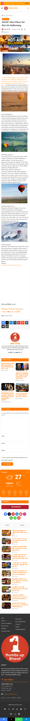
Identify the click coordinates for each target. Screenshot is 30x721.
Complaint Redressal (20, 629)
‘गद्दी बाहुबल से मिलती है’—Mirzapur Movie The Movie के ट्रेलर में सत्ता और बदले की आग (19, 597)
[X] (7, 322)
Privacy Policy (4, 626)
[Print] (7, 326)
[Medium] (11, 518)
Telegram (4, 309)
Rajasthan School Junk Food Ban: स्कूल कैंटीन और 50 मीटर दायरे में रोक (19, 540)
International (9, 15)
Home (4, 15)
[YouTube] (17, 352)
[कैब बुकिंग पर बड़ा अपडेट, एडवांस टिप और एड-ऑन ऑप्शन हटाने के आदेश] (6, 589)
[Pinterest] (18, 322)
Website (3, 450)
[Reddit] (22, 322)
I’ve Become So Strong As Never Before (11, 265)
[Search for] (28, 9)
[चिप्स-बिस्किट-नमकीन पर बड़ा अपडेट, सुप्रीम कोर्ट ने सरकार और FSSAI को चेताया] (6, 581)
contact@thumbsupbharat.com (10, 694)
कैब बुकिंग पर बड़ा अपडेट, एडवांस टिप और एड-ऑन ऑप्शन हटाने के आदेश (20, 589)
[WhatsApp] (15, 518)
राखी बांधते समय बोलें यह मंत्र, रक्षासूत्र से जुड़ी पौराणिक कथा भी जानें (20, 532)
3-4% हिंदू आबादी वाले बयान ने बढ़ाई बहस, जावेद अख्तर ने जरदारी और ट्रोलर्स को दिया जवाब (20, 556)
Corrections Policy (5, 631)
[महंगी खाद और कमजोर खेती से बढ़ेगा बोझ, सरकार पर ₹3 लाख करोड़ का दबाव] (6, 549)
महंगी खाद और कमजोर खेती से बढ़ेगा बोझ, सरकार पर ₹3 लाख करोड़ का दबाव (19, 548)
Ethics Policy (18, 619)
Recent (7, 525)
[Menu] (2, 9)
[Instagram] (21, 352)
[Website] (9, 352)
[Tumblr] (15, 322)
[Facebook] (3, 322)
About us (3, 621)
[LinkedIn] (11, 322)
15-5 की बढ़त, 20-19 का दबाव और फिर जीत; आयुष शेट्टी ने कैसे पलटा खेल (20, 564)
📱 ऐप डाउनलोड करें (15, 507)
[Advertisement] (15, 286)
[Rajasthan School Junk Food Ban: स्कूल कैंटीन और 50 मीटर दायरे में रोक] (6, 541)
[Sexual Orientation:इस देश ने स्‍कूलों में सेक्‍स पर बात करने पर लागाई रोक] (22, 387)
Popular (22, 525)
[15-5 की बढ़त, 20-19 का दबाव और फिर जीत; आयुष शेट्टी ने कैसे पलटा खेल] (6, 565)
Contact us (17, 624)
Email (3, 443)
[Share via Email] (3, 326)
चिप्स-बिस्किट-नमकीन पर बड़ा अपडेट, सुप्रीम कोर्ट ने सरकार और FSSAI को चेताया (20, 580)
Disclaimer (3, 628)
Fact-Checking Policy (20, 621)
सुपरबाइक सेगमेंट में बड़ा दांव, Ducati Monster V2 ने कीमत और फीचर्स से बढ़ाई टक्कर (20, 605)
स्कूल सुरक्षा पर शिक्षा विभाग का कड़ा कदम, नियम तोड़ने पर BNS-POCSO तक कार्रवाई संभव (20, 572)
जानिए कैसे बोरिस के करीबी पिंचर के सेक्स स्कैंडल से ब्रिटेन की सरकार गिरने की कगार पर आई (7, 366)
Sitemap (17, 627)
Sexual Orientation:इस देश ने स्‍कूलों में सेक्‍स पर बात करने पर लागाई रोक (21, 395)
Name (3, 436)
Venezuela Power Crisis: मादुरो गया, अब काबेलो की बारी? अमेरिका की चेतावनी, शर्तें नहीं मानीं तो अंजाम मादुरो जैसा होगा (22, 375)
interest (11, 312)
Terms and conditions (6, 623)
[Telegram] (26, 719)
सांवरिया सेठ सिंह (7, 29)
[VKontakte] (26, 322)
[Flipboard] (18, 518)
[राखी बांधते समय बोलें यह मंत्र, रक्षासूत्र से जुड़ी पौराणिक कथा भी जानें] (6, 533)
